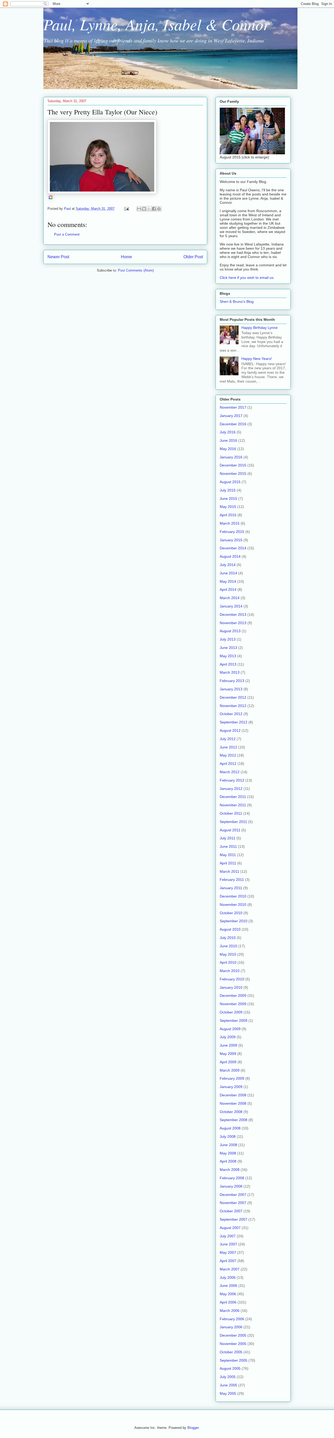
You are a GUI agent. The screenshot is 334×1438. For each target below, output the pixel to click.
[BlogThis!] (144, 208)
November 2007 (233, 1203)
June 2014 (228, 573)
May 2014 (228, 581)
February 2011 (232, 879)
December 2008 (233, 1095)
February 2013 (232, 681)
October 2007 (231, 1211)
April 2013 (228, 664)
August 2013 (230, 631)
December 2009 (233, 995)
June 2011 (228, 846)
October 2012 (231, 714)
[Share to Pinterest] (159, 208)
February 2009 (232, 1078)
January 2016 (231, 457)
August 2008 (230, 1128)
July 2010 (228, 938)
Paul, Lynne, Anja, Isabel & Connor (156, 24)
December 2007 (233, 1195)
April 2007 (228, 1261)
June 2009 (228, 1045)
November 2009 (233, 1004)
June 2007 (228, 1244)
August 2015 (230, 482)
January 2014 (231, 606)
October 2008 (231, 1112)
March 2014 (230, 598)
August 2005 (230, 1368)
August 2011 (230, 830)
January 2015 (231, 540)
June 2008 (228, 1145)
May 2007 (228, 1252)
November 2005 (233, 1344)
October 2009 (231, 1012)
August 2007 (230, 1228)
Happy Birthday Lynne (259, 327)
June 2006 (228, 1285)
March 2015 (230, 523)
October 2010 (231, 913)
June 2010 (228, 946)
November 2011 (233, 805)
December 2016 (233, 424)
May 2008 (228, 1153)
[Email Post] (126, 209)
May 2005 (228, 1393)
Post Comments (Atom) (136, 270)
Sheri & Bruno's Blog (237, 301)
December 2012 (233, 697)
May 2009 (228, 1054)
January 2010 (231, 987)
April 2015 (228, 515)
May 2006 (228, 1294)
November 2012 (233, 706)
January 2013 (231, 689)
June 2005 (228, 1385)
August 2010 (230, 929)
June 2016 (228, 440)
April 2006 (228, 1302)
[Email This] (139, 208)
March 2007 (230, 1269)
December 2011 (233, 797)
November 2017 (233, 407)
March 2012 (230, 772)
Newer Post (58, 257)
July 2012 (228, 739)
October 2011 (231, 813)
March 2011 (229, 871)
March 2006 (230, 1310)
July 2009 (228, 1037)
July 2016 (228, 432)
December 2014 (233, 548)
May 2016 (228, 449)
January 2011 (231, 888)
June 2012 (228, 747)
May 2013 (228, 656)
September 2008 (233, 1120)
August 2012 (230, 730)
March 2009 (230, 1070)
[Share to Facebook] (154, 208)
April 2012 (228, 763)
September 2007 (233, 1219)
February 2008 (232, 1178)
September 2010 (233, 921)
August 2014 (230, 556)
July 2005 (228, 1377)
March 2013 (230, 672)
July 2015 (228, 490)
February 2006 (232, 1319)
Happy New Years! (256, 359)
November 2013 (233, 623)
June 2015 (228, 498)
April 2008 (228, 1161)
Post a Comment (67, 234)
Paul (68, 209)
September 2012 (233, 722)
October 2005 (231, 1352)
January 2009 (231, 1087)
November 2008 (233, 1103)
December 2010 (233, 896)
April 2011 (228, 863)
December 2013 (233, 614)
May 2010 (228, 954)
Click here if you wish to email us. (247, 277)
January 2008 (231, 1186)
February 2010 (232, 979)
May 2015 (228, 507)
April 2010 (228, 962)
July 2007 (228, 1236)
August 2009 (230, 1029)
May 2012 (228, 755)
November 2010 (233, 904)
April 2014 (228, 589)
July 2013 (228, 639)
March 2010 (230, 971)
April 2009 (228, 1062)
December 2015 (233, 465)
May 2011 (228, 855)
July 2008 (228, 1136)
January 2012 (231, 788)
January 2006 (231, 1327)
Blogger (193, 1428)
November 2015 (233, 473)
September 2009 (233, 1020)
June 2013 (228, 648)
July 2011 (227, 838)
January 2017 (231, 416)
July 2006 (228, 1277)
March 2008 (230, 1169)
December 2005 (233, 1335)
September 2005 (233, 1360)
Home (126, 257)
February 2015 (232, 532)
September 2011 (233, 822)
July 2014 (228, 565)
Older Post (193, 257)
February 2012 (232, 780)
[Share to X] (149, 208)
